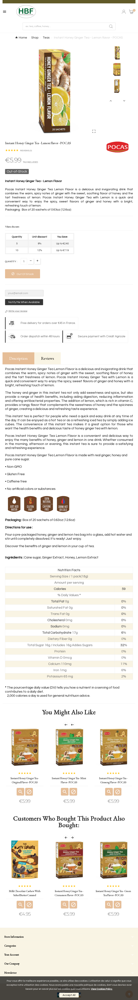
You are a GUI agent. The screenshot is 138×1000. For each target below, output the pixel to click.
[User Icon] (124, 12)
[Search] (111, 26)
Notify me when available (24, 302)
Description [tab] (18, 358)
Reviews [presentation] (47, 358)
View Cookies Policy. (102, 989)
